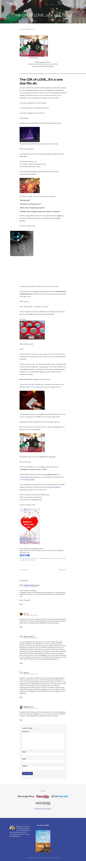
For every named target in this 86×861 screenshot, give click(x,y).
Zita (25, 672)
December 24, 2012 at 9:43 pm (31, 673)
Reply (21, 604)
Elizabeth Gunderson (30, 585)
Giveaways (22, 29)
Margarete (27, 706)
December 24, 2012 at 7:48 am (31, 637)
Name (24, 752)
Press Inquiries (46, 808)
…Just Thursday (43, 367)
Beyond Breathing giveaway (46, 558)
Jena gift (56, 558)
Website (24, 766)
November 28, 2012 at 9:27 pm (31, 586)
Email (24, 759)
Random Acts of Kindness (28, 559)
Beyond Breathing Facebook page (31, 477)
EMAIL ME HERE (30, 479)
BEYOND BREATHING (47, 66)
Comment (25, 731)
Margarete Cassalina (10, 4)
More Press (38, 808)
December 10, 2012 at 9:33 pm (31, 615)
